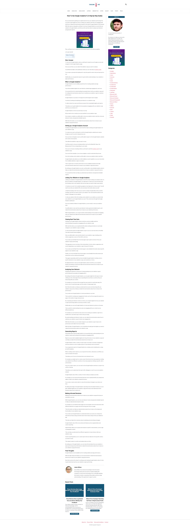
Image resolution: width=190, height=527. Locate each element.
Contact (106, 522)
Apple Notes (113, 73)
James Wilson (78, 467)
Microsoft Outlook (114, 98)
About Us (84, 522)
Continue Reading (74, 513)
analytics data (98, 69)
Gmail (111, 80)
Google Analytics (114, 82)
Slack (112, 10)
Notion (101, 10)
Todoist (116, 10)
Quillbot (107, 10)
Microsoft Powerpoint (115, 100)
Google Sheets (82, 10)
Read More (116, 46)
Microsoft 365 (95, 10)
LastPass (89, 10)
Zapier (111, 115)
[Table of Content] (73, 56)
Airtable (112, 71)
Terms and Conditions (99, 522)
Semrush (112, 107)
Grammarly (112, 90)
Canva (68, 10)
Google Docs (74, 10)
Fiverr (111, 78)
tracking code (95, 148)
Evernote (112, 77)
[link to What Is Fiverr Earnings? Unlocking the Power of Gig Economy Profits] (95, 490)
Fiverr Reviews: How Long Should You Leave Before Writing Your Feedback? (74, 500)
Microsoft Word (113, 101)
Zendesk (112, 117)
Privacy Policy (90, 522)
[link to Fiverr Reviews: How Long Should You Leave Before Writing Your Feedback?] (74, 490)
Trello (121, 10)
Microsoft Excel (113, 96)
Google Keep (113, 86)
